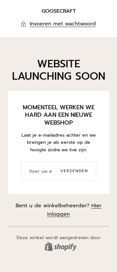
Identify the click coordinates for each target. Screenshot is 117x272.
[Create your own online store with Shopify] (61, 246)
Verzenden (74, 171)
